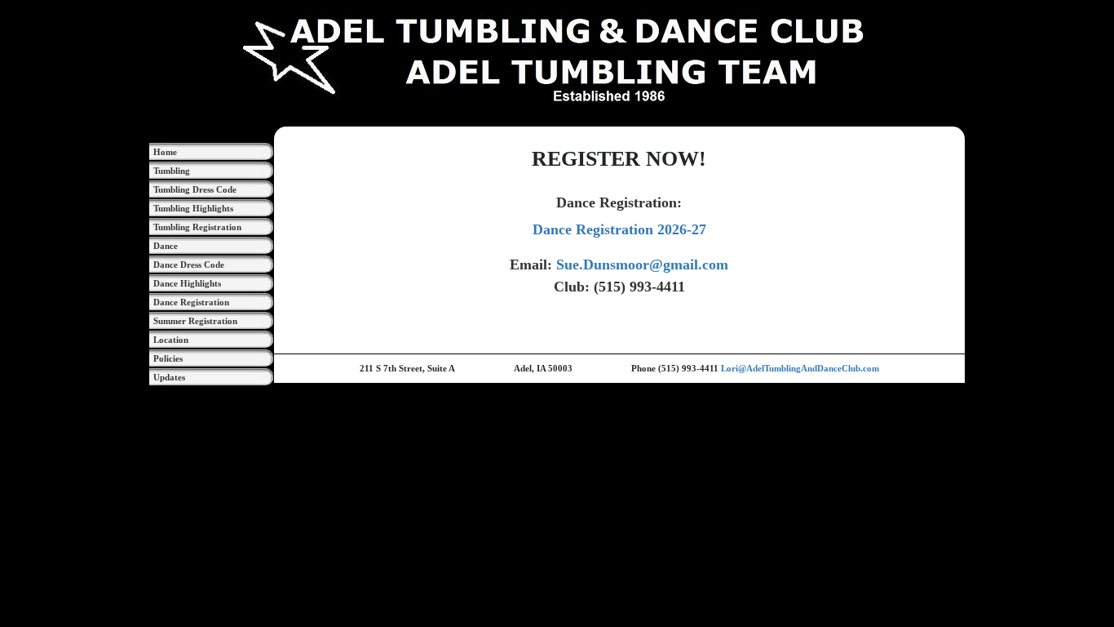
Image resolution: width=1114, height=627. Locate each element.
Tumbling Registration (197, 227)
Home (165, 152)
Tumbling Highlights (193, 208)
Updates (169, 377)
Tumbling (171, 171)
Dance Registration (191, 302)
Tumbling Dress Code (195, 189)
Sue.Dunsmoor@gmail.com (642, 264)
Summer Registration (195, 321)
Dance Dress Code (188, 264)
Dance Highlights (187, 283)
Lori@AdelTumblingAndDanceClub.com (800, 368)
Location (170, 340)
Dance (165, 246)
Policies (168, 358)
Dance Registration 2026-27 (619, 229)
